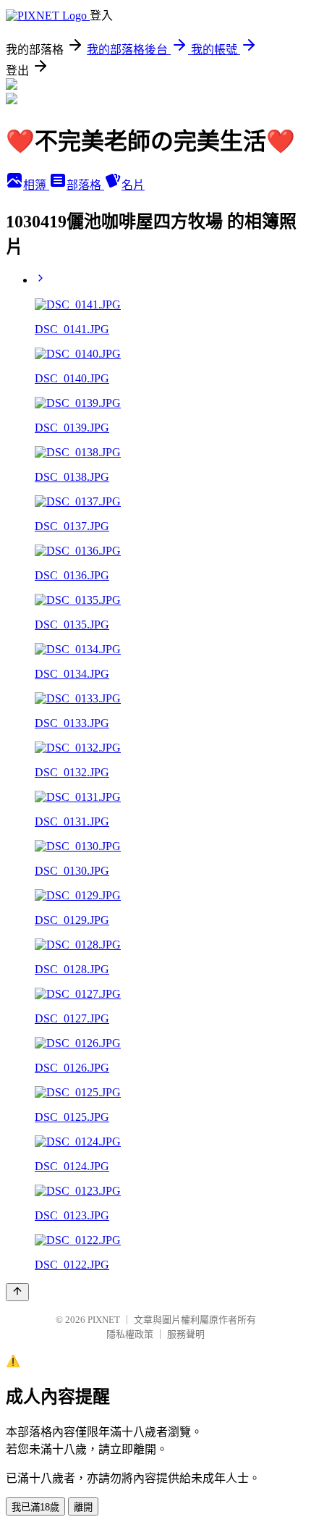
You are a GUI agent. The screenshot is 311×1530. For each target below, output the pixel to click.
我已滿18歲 (35, 1507)
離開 (83, 1507)
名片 (133, 185)
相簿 (36, 185)
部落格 (85, 185)
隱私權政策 (129, 1334)
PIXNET (104, 1319)
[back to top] (17, 1292)
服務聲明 (186, 1334)
